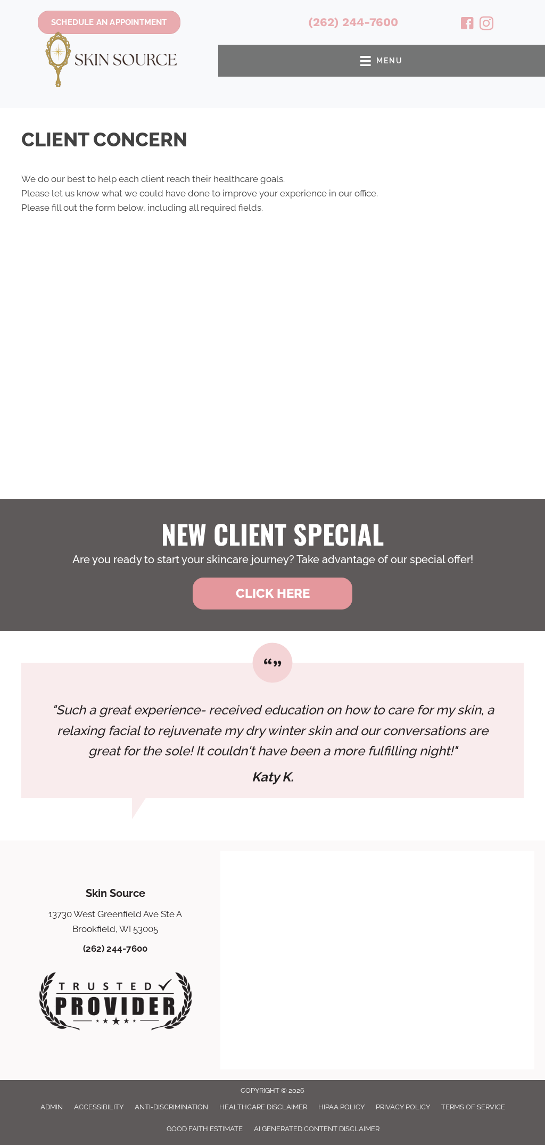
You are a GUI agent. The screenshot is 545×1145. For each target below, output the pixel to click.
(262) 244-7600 (353, 22)
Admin (51, 1107)
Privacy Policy (403, 1107)
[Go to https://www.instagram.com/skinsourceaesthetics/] (486, 25)
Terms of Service (473, 1107)
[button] (272, 593)
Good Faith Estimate (205, 1129)
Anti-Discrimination (171, 1107)
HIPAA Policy (341, 1107)
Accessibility (98, 1107)
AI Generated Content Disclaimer (316, 1129)
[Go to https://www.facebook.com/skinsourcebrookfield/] (467, 25)
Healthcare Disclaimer (263, 1107)
